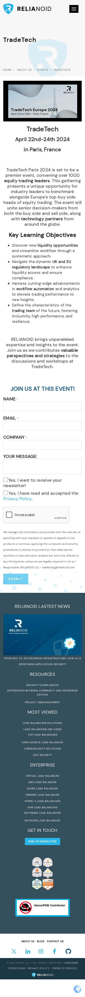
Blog (40, 941)
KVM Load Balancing (42, 807)
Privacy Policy (17, 498)
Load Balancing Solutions (42, 723)
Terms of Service (64, 968)
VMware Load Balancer (43, 794)
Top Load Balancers (42, 734)
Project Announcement (42, 702)
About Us (27, 941)
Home (7, 69)
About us (24, 69)
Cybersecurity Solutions (42, 748)
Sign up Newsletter (42, 841)
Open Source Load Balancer (42, 742)
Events (42, 69)
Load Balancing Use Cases (43, 729)
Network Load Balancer (42, 820)
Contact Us (55, 941)
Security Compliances (42, 685)
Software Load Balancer (42, 812)
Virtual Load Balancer (42, 775)
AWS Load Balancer (42, 782)
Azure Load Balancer (42, 788)
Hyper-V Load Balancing (42, 801)
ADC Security (42, 755)
